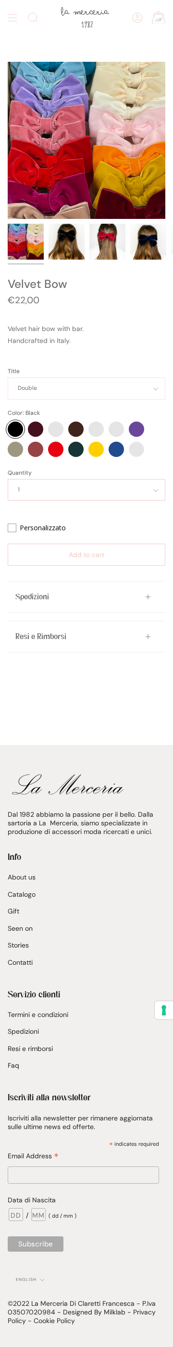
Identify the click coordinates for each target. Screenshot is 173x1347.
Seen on (20, 928)
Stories (18, 945)
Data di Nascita (32, 1200)
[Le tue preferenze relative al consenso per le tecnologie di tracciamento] (164, 1010)
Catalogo (22, 894)
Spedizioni (32, 597)
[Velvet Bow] (26, 242)
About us (22, 877)
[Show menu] (12, 17)
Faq (13, 1065)
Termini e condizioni (38, 1014)
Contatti (20, 962)
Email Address (33, 1156)
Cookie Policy (54, 1320)
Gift (13, 911)
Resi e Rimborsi (40, 636)
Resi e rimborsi (30, 1048)
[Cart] (158, 17)
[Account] (137, 17)
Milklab (114, 1312)
